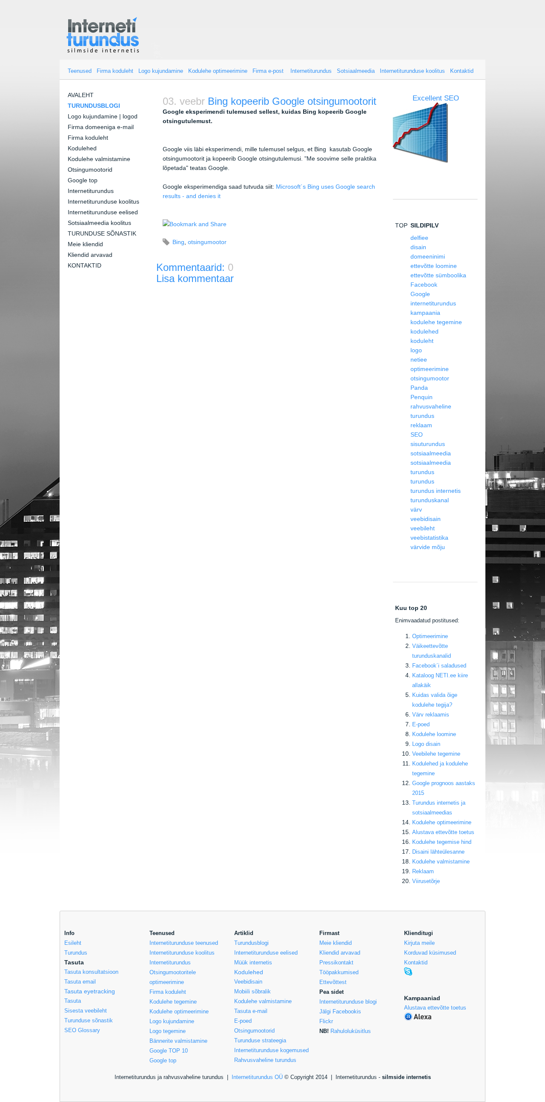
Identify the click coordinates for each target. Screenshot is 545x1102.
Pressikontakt (336, 962)
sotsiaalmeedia (430, 453)
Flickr (326, 1021)
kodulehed (424, 331)
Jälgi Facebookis (340, 1011)
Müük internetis (253, 962)
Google (420, 294)
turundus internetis (435, 490)
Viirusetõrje (426, 881)
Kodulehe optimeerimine (217, 71)
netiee (418, 359)
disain (418, 247)
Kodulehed (82, 148)
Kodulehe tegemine (173, 1001)
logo (416, 350)
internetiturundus (433, 303)
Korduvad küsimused (430, 953)
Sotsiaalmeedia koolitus (99, 222)
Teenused (80, 71)
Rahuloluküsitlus (350, 1031)
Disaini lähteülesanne (438, 852)
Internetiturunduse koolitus (412, 71)
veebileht (422, 528)
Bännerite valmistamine (178, 1041)
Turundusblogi (251, 943)
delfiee (419, 237)
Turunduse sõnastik (88, 1020)
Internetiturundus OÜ (257, 1077)
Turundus (75, 953)
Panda (419, 387)
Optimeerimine (430, 636)
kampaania (425, 312)
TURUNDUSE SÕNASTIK (102, 233)
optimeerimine (429, 368)
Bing (178, 242)
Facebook (423, 284)
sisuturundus (427, 443)
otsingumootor (207, 242)
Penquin (421, 397)
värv (416, 509)
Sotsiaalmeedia (356, 71)
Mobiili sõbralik (252, 991)
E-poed (421, 724)
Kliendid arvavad (90, 254)
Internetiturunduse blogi (348, 1001)
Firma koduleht (115, 71)
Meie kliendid (85, 244)
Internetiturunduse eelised (103, 212)
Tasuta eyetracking (89, 991)
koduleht (421, 340)
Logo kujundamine (160, 71)
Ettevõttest (333, 982)
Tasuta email (80, 981)
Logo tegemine (167, 1031)
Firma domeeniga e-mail (101, 127)
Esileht (72, 943)
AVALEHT (81, 95)
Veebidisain (248, 981)
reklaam (421, 425)
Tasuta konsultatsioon (91, 972)
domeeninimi (427, 256)
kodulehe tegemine (436, 322)
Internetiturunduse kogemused (271, 1050)
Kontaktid (461, 71)
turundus (422, 481)
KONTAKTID (84, 265)
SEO (416, 434)
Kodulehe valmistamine (99, 158)
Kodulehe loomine (434, 734)
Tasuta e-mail (250, 1011)
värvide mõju (427, 547)
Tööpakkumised (339, 972)
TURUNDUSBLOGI (94, 105)
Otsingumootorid (90, 169)
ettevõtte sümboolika (438, 275)
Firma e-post (268, 71)
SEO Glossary (82, 1030)
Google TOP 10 (168, 1050)
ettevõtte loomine (433, 265)
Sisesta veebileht (85, 1010)
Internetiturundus (311, 71)
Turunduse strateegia (260, 1040)
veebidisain (425, 518)
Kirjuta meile (419, 943)
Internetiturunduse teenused (183, 943)
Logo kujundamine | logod (103, 116)
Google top (83, 180)
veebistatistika (429, 537)
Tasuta (72, 1001)
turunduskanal (429, 500)
